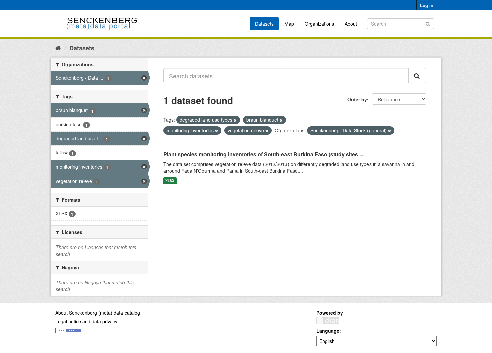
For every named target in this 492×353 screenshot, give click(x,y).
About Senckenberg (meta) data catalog (97, 312)
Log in (426, 5)
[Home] (58, 47)
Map (289, 23)
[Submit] (428, 23)
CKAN (327, 320)
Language (327, 330)
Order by (357, 99)
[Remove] (235, 120)
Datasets (264, 23)
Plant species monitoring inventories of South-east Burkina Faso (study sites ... (263, 154)
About (351, 23)
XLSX (169, 180)
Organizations (319, 23)
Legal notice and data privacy (86, 321)
